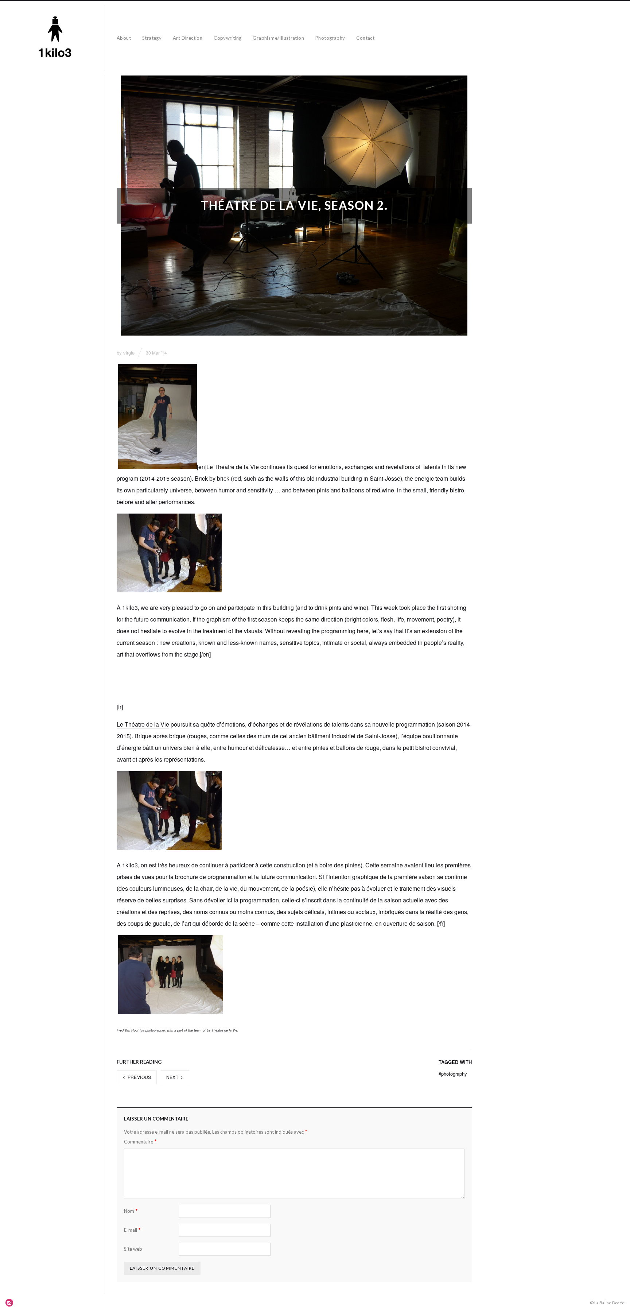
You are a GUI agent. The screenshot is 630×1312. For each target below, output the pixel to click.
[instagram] (9, 1303)
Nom (131, 1211)
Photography (330, 38)
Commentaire (140, 1141)
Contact (365, 38)
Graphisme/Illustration (278, 38)
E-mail (132, 1230)
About (124, 38)
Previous (138, 1077)
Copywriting (227, 38)
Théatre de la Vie (236, 467)
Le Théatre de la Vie (143, 724)
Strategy (152, 38)
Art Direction (187, 38)
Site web (133, 1249)
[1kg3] (55, 38)
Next (173, 1077)
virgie (129, 352)
